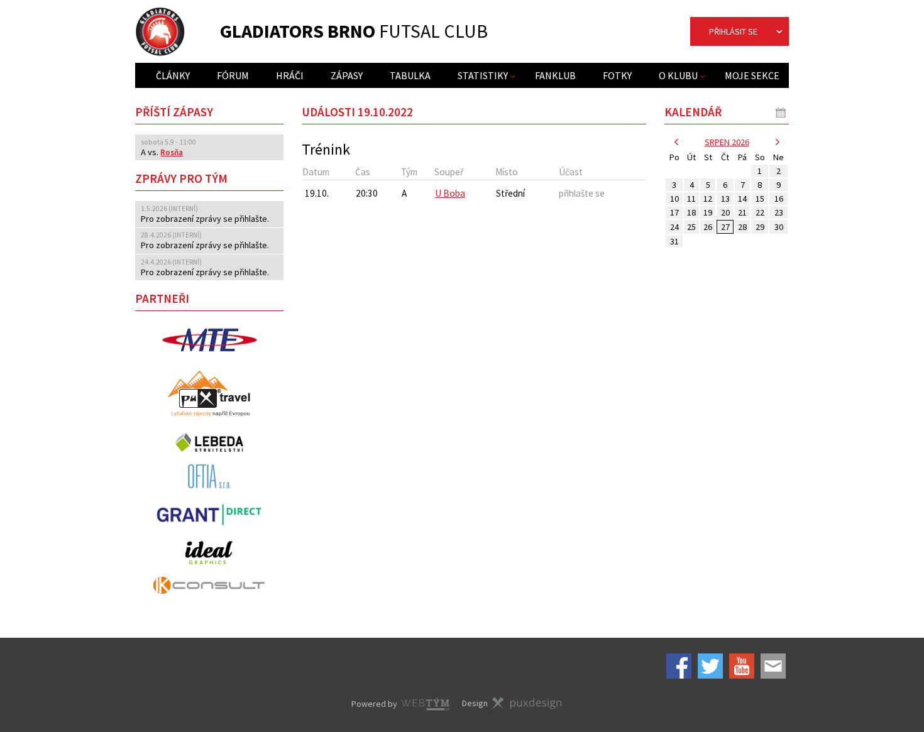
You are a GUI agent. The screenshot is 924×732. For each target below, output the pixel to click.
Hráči (290, 75)
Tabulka (410, 75)
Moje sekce (752, 75)
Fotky (617, 75)
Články (173, 75)
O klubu (678, 75)
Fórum (233, 75)
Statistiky (483, 75)
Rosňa (171, 152)
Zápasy (347, 75)
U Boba (450, 193)
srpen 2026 (727, 142)
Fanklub (555, 75)
